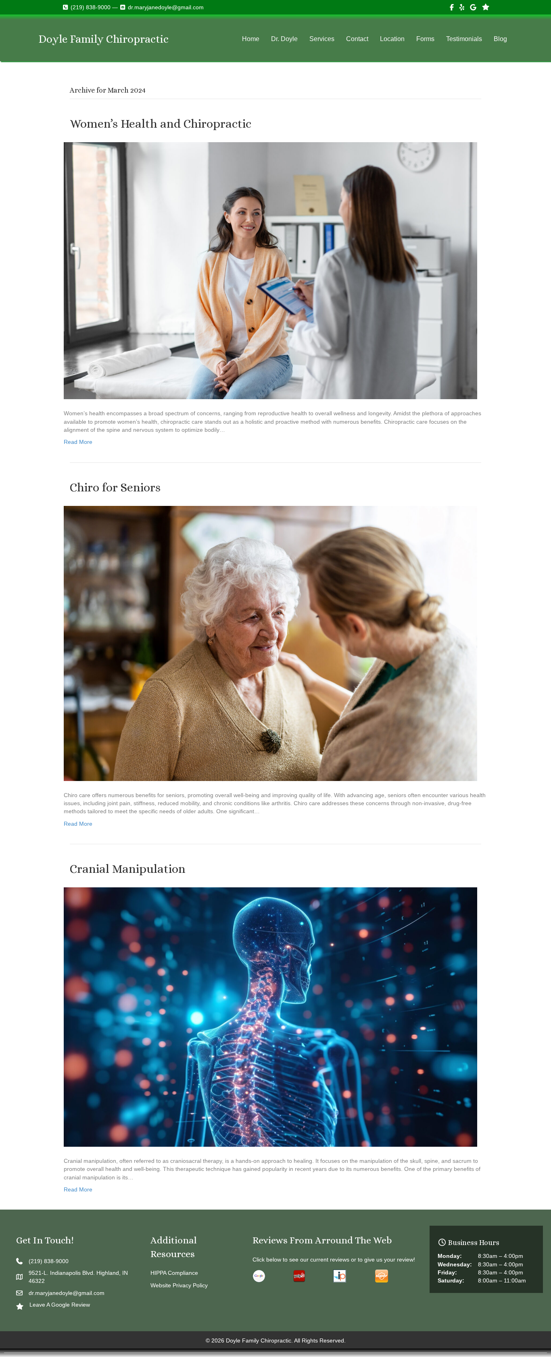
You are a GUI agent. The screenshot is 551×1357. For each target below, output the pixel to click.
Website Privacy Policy (179, 1285)
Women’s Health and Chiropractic (160, 124)
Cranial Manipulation (128, 869)
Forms (425, 38)
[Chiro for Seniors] (270, 643)
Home (250, 38)
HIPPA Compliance (174, 1273)
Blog (500, 38)
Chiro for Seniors (115, 487)
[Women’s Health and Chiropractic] (270, 270)
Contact (357, 38)
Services (321, 38)
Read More (78, 442)
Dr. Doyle (284, 38)
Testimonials (464, 38)
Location (392, 38)
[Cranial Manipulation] (270, 1016)
